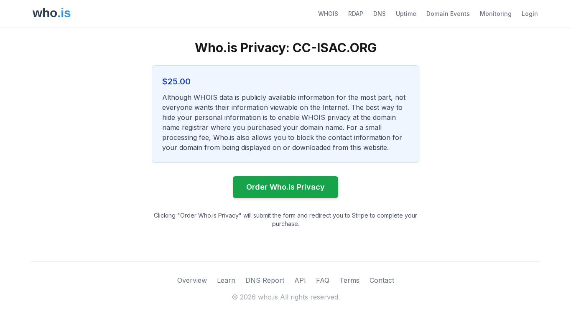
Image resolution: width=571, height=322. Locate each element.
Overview (192, 280)
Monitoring (496, 13)
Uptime (406, 13)
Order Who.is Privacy (285, 187)
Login (530, 13)
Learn (226, 280)
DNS (379, 13)
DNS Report (264, 280)
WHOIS (328, 13)
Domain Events (448, 13)
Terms (349, 280)
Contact (382, 280)
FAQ (322, 280)
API (300, 280)
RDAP (355, 13)
